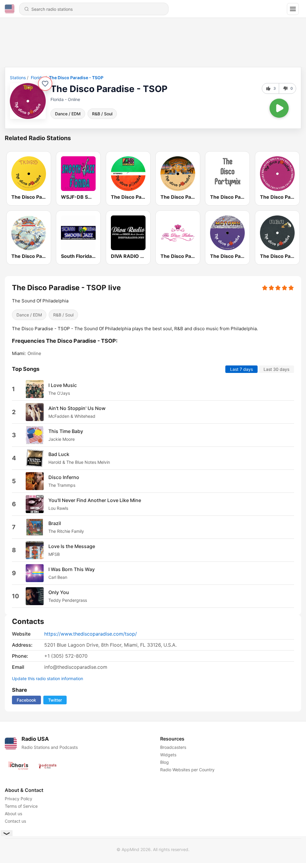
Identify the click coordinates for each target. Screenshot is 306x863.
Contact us (15, 821)
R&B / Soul (102, 113)
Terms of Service (21, 806)
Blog (164, 762)
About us (13, 813)
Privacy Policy (18, 798)
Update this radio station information (47, 678)
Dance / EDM (68, 113)
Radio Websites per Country (187, 769)
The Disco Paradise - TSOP (76, 77)
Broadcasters (173, 747)
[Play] (279, 108)
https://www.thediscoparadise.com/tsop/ (90, 634)
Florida (37, 77)
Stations (18, 77)
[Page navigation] (293, 9)
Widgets (168, 754)
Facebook (26, 700)
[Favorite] (45, 83)
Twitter (55, 700)
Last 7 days (241, 368)
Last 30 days (276, 368)
